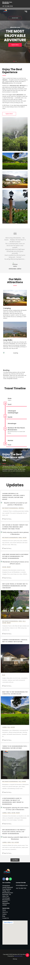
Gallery (4, 914)
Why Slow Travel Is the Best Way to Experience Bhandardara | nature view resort (15, 585)
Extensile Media (18, 956)
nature (24, 537)
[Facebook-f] (3, 879)
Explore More (15, 45)
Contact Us (5, 918)
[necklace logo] (5, 11)
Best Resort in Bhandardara (10, 508)
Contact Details (21, 882)
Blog (3, 675)
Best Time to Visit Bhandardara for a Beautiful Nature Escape (15, 693)
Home (4, 910)
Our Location (6, 882)
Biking (20, 537)
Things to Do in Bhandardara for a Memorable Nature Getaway (14, 747)
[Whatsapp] (10, 879)
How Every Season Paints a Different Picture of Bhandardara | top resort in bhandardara (15, 556)
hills (24, 621)
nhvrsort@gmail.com (22, 885)
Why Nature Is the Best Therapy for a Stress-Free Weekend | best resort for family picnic (15, 526)
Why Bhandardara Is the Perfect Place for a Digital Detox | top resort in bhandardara (14, 831)
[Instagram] (7, 879)
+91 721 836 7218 (7, 6)
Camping (4, 727)
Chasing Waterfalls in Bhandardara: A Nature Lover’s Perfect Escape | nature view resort (13, 496)
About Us (5, 912)
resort (9, 622)
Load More (15, 860)
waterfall (21, 508)
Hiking (20, 621)
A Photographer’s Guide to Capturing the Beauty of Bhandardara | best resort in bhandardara (12, 801)
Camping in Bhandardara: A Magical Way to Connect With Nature (15, 640)
